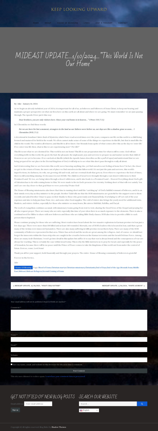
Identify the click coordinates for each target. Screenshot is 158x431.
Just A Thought (104, 23)
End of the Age (113, 267)
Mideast (22, 271)
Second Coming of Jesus (53, 271)
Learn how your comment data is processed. (65, 376)
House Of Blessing (23, 267)
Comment (16, 307)
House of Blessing (67, 23)
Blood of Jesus (44, 267)
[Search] (142, 403)
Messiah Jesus (126, 267)
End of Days (101, 267)
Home (36, 23)
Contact (123, 23)
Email (14, 345)
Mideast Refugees (34, 271)
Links (87, 23)
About (48, 23)
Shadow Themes (59, 427)
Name (14, 335)
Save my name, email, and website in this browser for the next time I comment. (48, 364)
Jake (19, 104)
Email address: (17, 404)
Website (14, 355)
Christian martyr (58, 267)
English (85, 410)
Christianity (90, 267)
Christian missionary (76, 267)
